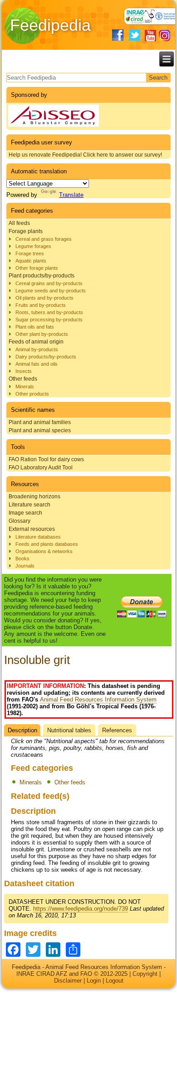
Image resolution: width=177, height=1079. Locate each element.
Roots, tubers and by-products (49, 312)
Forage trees (29, 253)
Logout (114, 980)
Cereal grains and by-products (49, 283)
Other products (32, 393)
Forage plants (26, 231)
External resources (32, 529)
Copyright (145, 973)
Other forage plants (36, 268)
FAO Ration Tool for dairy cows (46, 459)
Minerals (24, 386)
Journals (24, 565)
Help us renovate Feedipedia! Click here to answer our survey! (85, 155)
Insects (23, 371)
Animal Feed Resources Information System (98, 699)
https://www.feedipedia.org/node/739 (80, 908)
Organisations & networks (44, 551)
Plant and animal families (40, 422)
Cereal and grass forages (43, 239)
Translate (71, 194)
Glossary (19, 521)
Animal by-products (36, 349)
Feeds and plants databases (46, 544)
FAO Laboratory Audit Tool (41, 467)
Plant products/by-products (41, 275)
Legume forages (33, 246)
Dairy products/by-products (45, 356)
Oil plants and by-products (44, 298)
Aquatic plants (30, 260)
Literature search (29, 504)
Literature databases (38, 537)
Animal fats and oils (36, 364)
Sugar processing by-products (49, 319)
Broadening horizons (34, 496)
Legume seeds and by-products (50, 290)
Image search (25, 513)
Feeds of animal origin (36, 342)
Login (94, 980)
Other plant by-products (41, 334)
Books (22, 558)
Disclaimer (68, 980)
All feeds (19, 223)
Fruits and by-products (40, 305)
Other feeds (23, 379)
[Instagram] (164, 35)
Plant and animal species (40, 430)
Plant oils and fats (34, 326)
